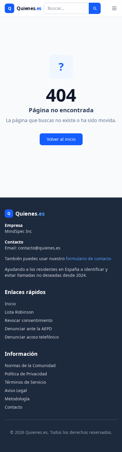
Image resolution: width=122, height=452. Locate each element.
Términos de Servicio (25, 382)
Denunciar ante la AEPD (28, 328)
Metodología (17, 399)
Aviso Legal (16, 390)
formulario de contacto (88, 258)
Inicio (10, 303)
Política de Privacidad (26, 374)
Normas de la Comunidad (30, 365)
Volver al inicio (61, 139)
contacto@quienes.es (39, 248)
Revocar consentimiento (28, 320)
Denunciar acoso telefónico (32, 337)
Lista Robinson (19, 312)
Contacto (13, 407)
